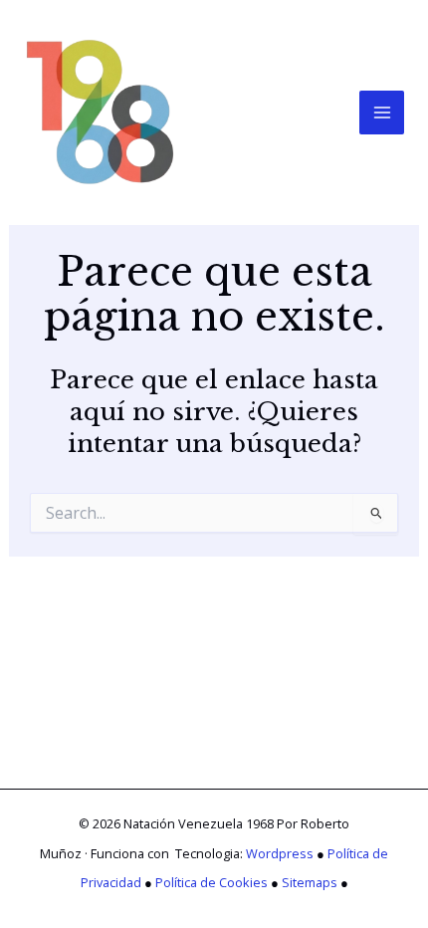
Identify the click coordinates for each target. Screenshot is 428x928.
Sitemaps (309, 882)
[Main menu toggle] (381, 113)
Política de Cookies (211, 882)
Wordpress (280, 853)
